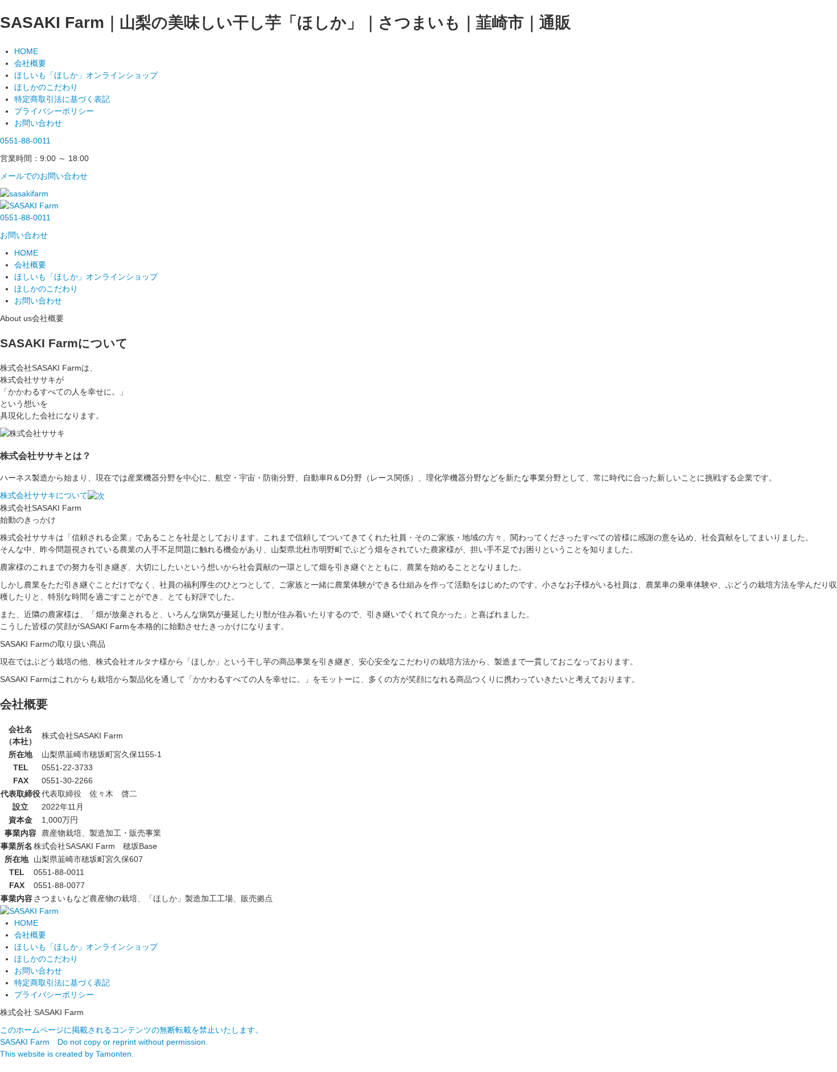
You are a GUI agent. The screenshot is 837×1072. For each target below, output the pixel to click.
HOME (26, 51)
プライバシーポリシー (54, 111)
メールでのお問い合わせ (44, 175)
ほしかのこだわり (46, 87)
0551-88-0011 (25, 140)
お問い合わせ (38, 123)
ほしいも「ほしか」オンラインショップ (86, 75)
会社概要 (30, 63)
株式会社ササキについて (44, 495)
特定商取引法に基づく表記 (62, 99)
